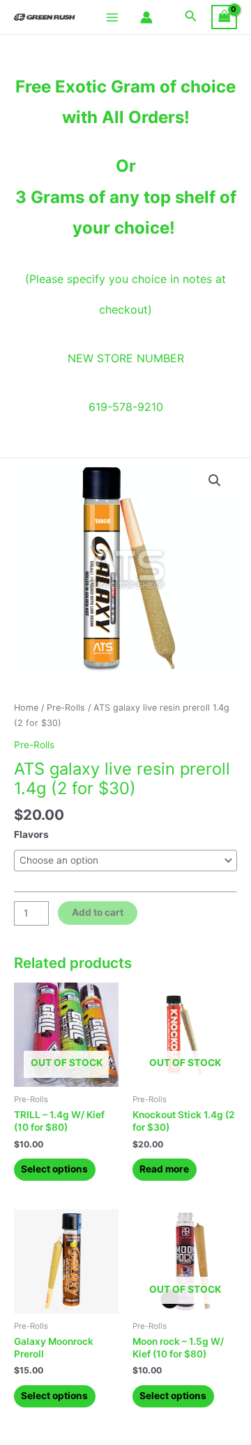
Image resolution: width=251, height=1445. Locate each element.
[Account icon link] (146, 17)
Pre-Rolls (66, 707)
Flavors (31, 834)
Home (26, 707)
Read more (164, 1168)
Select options (54, 1168)
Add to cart (97, 912)
